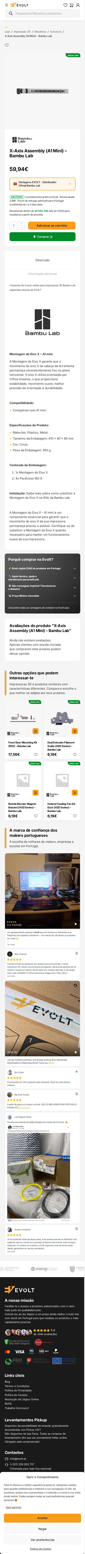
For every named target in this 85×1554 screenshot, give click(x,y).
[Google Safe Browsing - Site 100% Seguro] (17, 1342)
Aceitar (41, 1518)
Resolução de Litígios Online (22, 1399)
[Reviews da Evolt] (33, 1332)
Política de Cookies (39, 1548)
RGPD (8, 1403)
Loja (7, 31)
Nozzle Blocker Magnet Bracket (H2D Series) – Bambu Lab (22, 815)
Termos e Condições (17, 1386)
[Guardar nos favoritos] (7, 45)
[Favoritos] (62, 5)
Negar (41, 1529)
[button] (41, 89)
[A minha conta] (75, 5)
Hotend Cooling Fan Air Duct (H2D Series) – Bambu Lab (60, 815)
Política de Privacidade (18, 1390)
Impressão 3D (22, 31)
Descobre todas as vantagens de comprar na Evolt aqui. (39, 617)
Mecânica (40, 31)
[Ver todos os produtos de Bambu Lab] (22, 136)
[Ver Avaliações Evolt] (41, 1063)
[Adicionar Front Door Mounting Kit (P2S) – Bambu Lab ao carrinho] (34, 740)
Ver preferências (41, 1540)
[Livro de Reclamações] (43, 1342)
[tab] (41, 257)
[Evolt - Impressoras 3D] (19, 5)
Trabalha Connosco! (17, 1408)
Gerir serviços (13, 1507)
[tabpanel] (41, 417)
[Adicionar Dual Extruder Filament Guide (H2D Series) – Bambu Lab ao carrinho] (72, 740)
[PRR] (39, 1361)
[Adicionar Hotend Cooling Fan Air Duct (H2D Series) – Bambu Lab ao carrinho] (72, 800)
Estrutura (55, 31)
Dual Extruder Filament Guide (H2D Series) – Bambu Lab (59, 755)
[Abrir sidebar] (6, 5)
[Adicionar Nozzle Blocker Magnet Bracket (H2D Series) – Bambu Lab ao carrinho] (34, 800)
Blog (7, 1381)
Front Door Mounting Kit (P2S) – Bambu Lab (21, 753)
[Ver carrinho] (68, 5)
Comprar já (43, 234)
